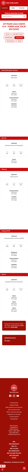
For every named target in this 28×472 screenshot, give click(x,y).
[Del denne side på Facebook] (1, 466)
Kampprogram (8, 37)
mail (22, 325)
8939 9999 (14, 327)
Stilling (7, 34)
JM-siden (7, 341)
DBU (14, 441)
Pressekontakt (14, 402)
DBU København (14, 451)
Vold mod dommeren (14, 409)
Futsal (14, 458)
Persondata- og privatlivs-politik (14, 462)
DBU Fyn (14, 446)
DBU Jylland (14, 448)
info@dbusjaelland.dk (14, 434)
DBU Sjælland (14, 455)
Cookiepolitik (14, 419)
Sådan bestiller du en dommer (14, 407)
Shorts (14, 84)
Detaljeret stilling (18, 34)
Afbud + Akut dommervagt (14, 412)
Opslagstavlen (10, 41)
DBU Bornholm (14, 444)
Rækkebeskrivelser (10, 338)
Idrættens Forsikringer (14, 414)
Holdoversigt (19, 37)
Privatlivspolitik (14, 416)
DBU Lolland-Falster (14, 453)
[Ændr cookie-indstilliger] (2, 469)
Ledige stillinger (14, 405)
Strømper (21, 84)
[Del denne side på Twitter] (4, 466)
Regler (19, 41)
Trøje (7, 84)
